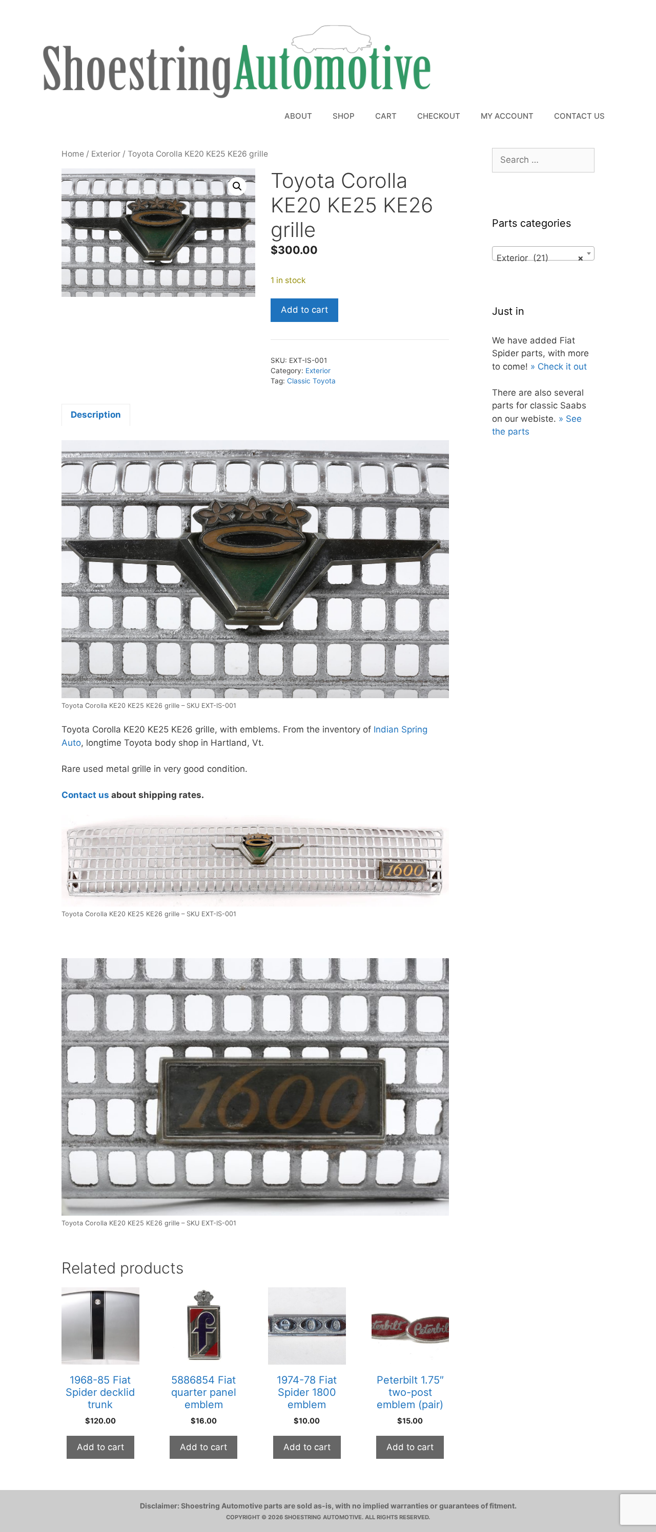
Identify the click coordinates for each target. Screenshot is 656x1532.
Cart (386, 116)
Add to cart (304, 310)
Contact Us (579, 116)
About (298, 116)
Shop (344, 116)
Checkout (438, 116)
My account (507, 116)
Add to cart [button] (100, 1447)
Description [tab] (96, 414)
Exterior (105, 154)
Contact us (85, 795)
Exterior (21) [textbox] (540, 258)
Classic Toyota (311, 381)
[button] (237, 186)
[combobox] (543, 253)
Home (72, 154)
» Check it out (558, 366)
